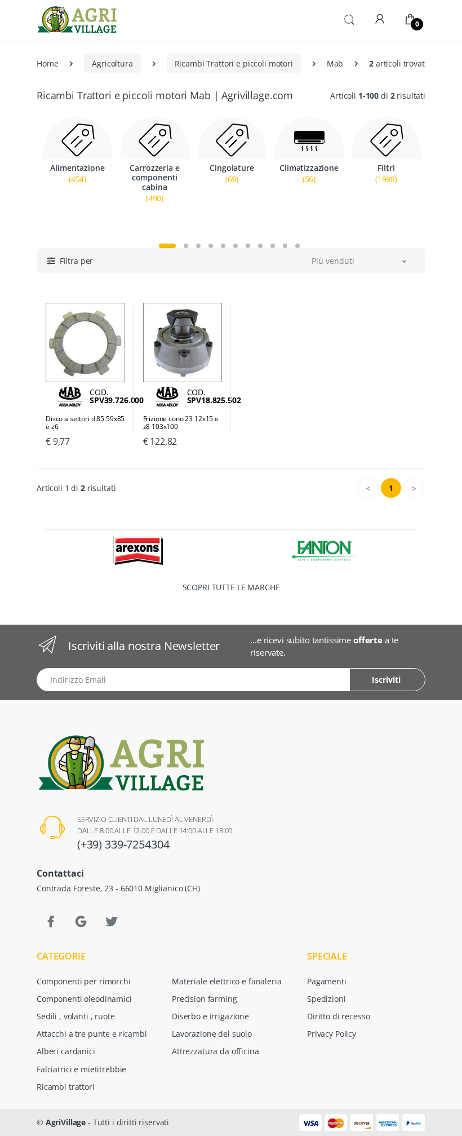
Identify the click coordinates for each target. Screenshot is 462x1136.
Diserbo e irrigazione (210, 1016)
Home (47, 63)
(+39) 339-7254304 (123, 844)
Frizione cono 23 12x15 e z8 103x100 (181, 423)
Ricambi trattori (66, 1086)
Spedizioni (326, 998)
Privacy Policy (331, 1033)
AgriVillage (66, 1122)
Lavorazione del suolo (212, 1033)
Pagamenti (326, 981)
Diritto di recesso (338, 1016)
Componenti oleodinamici (84, 998)
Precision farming (204, 998)
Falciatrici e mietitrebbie (81, 1069)
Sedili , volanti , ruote (76, 1016)
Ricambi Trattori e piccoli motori (234, 63)
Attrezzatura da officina (215, 1051)
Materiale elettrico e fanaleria (227, 981)
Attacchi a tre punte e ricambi (92, 1033)
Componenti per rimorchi (84, 981)
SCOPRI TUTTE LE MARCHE (231, 587)
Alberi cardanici (66, 1051)
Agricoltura (112, 63)
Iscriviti (386, 679)
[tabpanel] (77, 174)
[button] (349, 18)
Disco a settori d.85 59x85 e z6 (85, 423)
